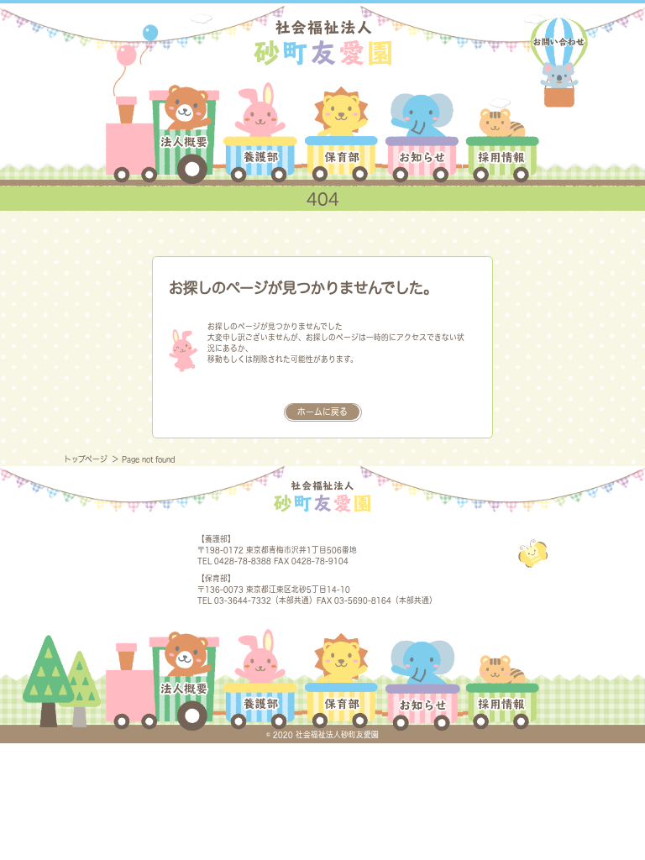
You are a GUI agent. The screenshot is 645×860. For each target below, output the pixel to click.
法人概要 (162, 133)
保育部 (342, 133)
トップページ (87, 459)
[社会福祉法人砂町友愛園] (322, 41)
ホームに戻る (322, 411)
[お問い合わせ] (559, 63)
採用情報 (501, 133)
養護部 (260, 133)
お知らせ (422, 133)
